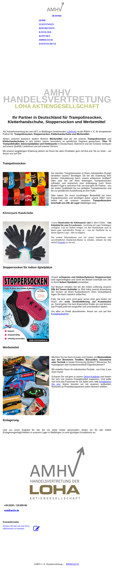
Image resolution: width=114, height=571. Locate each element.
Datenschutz (47, 44)
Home (42, 20)
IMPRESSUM (72, 564)
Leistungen (46, 24)
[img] (57, 6)
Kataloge (45, 32)
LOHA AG (72, 131)
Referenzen (47, 28)
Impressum (46, 40)
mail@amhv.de (11, 510)
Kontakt (44, 36)
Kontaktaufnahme (60, 314)
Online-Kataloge (92, 376)
